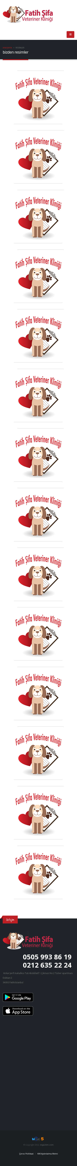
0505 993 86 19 (47, 956)
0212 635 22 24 (47, 965)
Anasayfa (7, 47)
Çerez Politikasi (26, 1153)
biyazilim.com (47, 1145)
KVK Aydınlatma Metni (47, 1153)
